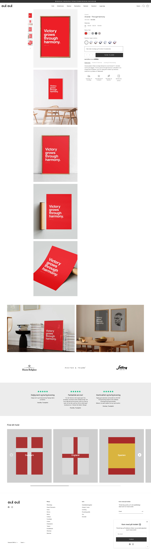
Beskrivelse (87, 62)
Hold (53, 6)
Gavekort (93, 6)
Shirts (48, 514)
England (75, 455)
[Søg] (143, 6)
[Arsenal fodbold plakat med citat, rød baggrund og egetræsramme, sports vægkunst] (30, 15)
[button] (11, 455)
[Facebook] (130, 544)
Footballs (49, 519)
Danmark (29, 455)
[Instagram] (133, 544)
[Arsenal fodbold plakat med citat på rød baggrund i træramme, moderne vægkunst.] (30, 29)
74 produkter (29, 457)
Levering (84, 509)
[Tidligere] (30, 11)
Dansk (138, 6)
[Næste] (30, 48)
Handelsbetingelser (87, 505)
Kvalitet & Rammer (97, 62)
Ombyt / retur (85, 507)
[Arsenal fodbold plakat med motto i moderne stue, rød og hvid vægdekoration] (30, 22)
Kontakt (84, 516)
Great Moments (51, 507)
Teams (48, 526)
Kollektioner (60, 6)
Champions (50, 524)
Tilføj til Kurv (109, 55)
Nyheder (86, 6)
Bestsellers (77, 6)
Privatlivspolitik (86, 512)
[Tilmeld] (142, 511)
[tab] (88, 63)
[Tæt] (147, 521)
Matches (49, 531)
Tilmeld (131, 539)
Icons (48, 509)
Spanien (122, 455)
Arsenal (86, 14)
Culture (49, 516)
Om (83, 514)
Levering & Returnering (110, 62)
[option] (30, 15)
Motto (48, 512)
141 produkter (75, 457)
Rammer (69, 6)
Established (50, 528)
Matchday (49, 505)
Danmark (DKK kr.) (12, 542)
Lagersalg (102, 6)
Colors (48, 521)
